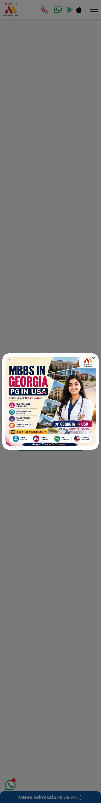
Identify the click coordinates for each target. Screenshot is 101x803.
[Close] (93, 358)
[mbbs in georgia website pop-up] (50, 401)
